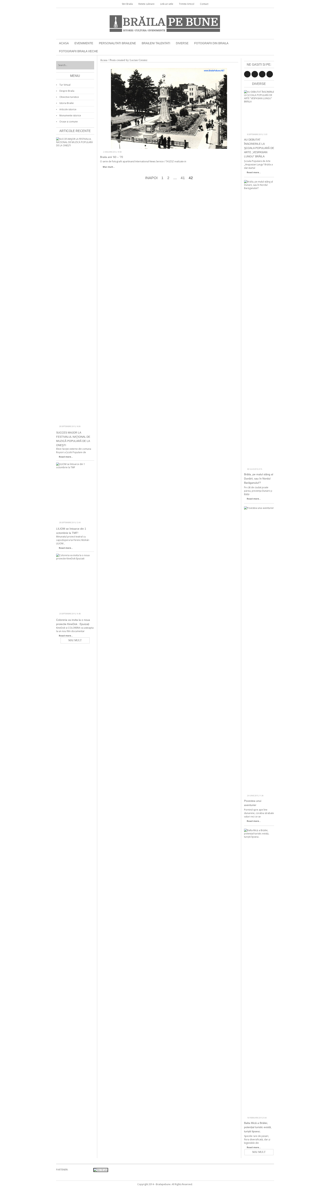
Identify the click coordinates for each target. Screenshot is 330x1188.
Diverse (182, 43)
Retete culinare (146, 4)
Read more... (254, 172)
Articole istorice (67, 109)
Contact (204, 4)
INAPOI (151, 178)
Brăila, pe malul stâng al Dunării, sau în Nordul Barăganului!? (258, 478)
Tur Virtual (64, 84)
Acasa (64, 43)
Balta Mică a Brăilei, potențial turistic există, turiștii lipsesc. (258, 1127)
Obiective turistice (69, 97)
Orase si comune (68, 121)
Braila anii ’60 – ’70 (111, 156)
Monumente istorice (70, 115)
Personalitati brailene (117, 43)
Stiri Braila (127, 4)
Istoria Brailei (66, 103)
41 (183, 178)
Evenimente (83, 43)
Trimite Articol (186, 4)
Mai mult (259, 1152)
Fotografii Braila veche (78, 51)
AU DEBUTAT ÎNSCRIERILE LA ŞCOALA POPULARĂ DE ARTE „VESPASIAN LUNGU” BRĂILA (259, 148)
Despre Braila (66, 90)
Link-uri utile (166, 4)
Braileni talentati (156, 43)
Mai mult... (109, 166)
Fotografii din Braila (211, 43)
